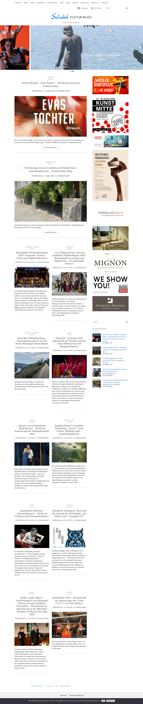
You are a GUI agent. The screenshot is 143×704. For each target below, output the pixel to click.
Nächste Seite (65, 686)
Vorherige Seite (36, 686)
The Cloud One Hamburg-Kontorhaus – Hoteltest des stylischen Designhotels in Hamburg (115, 382)
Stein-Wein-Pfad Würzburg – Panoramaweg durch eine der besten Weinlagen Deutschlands (31, 341)
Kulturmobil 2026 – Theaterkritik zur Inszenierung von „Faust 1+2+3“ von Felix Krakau (69, 600)
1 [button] (70, 71)
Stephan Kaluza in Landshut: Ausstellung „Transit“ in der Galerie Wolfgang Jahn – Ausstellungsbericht (69, 429)
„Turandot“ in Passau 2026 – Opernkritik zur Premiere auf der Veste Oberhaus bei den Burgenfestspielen (69, 342)
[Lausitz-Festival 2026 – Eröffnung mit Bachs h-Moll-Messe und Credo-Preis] (96, 351)
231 (57, 686)
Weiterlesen (51, 147)
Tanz (32, 505)
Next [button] (140, 47)
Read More (71, 60)
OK (103, 701)
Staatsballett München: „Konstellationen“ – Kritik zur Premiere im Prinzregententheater (32, 513)
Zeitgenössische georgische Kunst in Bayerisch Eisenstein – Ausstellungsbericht (114, 371)
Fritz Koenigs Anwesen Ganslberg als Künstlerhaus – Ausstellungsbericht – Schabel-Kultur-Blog (51, 169)
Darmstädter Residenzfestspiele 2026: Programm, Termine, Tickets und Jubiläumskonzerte (32, 255)
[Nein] (140, 701)
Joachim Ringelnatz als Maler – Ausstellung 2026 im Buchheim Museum (113, 361)
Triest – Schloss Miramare (71, 55)
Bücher (51, 77)
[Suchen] (127, 8)
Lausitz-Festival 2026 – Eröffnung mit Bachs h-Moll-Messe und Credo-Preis (115, 350)
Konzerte (29, 247)
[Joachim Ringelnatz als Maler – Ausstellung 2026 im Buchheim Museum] (96, 361)
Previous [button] (3, 47)
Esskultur (29, 332)
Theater (32, 420)
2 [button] (71, 71)
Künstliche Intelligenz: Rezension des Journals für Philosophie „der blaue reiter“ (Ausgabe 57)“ (69, 513)
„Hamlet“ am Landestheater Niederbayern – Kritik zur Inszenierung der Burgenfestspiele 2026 (32, 429)
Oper (69, 332)
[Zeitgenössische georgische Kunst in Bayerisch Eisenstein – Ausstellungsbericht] (96, 372)
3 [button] (72, 71)
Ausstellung (50, 162)
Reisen (36, 247)
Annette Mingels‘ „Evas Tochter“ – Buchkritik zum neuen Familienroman (50, 84)
